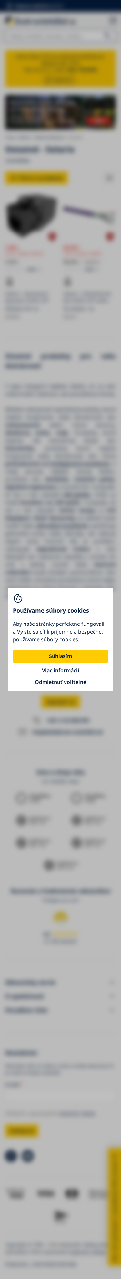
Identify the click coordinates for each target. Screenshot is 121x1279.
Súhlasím (60, 656)
